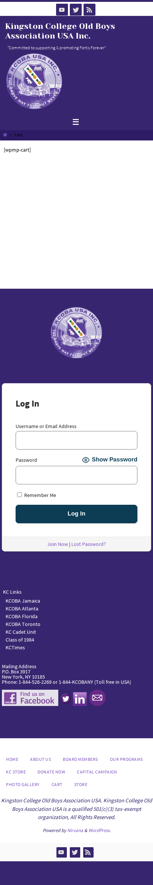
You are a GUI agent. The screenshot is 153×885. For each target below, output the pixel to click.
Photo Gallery (23, 784)
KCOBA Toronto (23, 624)
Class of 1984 (20, 639)
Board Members (80, 759)
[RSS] (89, 10)
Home (12, 759)
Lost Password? (88, 544)
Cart (57, 784)
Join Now (57, 544)
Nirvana (75, 830)
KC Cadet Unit (21, 632)
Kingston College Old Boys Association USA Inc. (60, 30)
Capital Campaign (97, 772)
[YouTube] (62, 10)
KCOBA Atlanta (22, 608)
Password (26, 460)
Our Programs (126, 759)
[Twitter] (76, 10)
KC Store (16, 772)
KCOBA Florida (22, 616)
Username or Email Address (46, 426)
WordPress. (99, 830)
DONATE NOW (51, 772)
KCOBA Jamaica (23, 600)
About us (40, 759)
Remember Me (39, 495)
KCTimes (15, 647)
